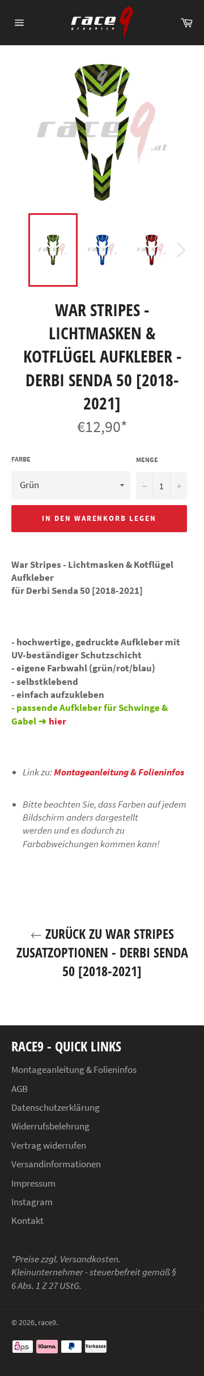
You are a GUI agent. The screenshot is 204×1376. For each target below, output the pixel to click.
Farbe (21, 459)
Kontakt (27, 1220)
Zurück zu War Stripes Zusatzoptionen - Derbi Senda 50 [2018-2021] (102, 952)
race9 (47, 1322)
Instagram (32, 1202)
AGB (19, 1088)
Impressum (33, 1183)
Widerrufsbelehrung (50, 1126)
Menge (147, 459)
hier (57, 721)
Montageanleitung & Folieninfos (119, 772)
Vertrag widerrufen (48, 1145)
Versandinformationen (56, 1164)
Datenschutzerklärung (55, 1107)
